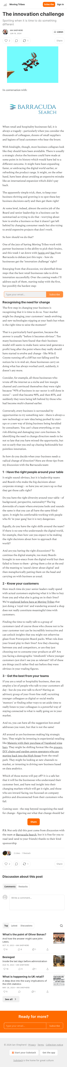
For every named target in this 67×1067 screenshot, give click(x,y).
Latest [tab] (14, 925)
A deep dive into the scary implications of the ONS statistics (24, 982)
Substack (18, 1060)
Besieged (8, 957)
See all (9, 999)
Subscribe (49, 4)
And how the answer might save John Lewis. (22, 940)
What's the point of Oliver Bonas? (24, 934)
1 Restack (26, 853)
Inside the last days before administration (24, 961)
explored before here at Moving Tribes (32, 602)
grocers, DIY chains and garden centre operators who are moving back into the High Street (32, 751)
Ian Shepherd (16, 30)
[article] (33, 942)
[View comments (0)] (16, 41)
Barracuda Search (26, 835)
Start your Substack (25, 1052)
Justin (41, 253)
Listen (60, 31)
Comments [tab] (9, 886)
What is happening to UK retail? (23, 976)
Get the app (49, 1052)
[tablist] (15, 886)
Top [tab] (6, 925)
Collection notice (54, 1044)
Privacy (32, 1044)
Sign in (60, 4)
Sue (52, 253)
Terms (41, 1044)
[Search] (61, 926)
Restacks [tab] (23, 886)
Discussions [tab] (26, 925)
